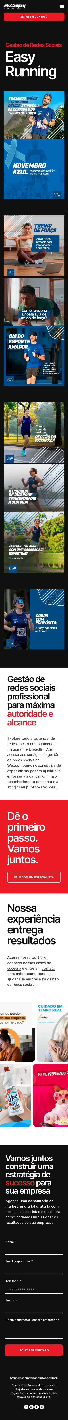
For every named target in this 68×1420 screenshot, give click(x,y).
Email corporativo (18, 1261)
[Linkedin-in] (31, 1407)
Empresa (11, 1300)
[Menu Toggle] (62, 6)
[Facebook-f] (36, 1407)
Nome (10, 1242)
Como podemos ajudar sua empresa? (31, 1320)
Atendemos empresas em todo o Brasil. (34, 1378)
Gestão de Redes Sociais (33, 45)
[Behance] (42, 1407)
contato (48, 968)
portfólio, (40, 957)
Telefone (12, 1281)
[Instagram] (26, 1407)
